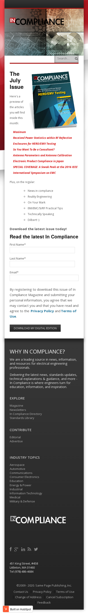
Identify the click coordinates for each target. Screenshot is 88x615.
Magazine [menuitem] (16, 405)
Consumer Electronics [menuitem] (24, 477)
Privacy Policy (42, 311)
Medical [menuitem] (15, 497)
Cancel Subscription (59, 597)
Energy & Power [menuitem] (20, 485)
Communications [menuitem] (21, 473)
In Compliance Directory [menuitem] (26, 414)
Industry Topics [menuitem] (25, 457)
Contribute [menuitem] (21, 429)
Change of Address (28, 597)
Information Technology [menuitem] (26, 493)
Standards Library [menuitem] (22, 418)
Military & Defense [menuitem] (22, 501)
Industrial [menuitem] (16, 489)
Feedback (44, 602)
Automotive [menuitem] (17, 469)
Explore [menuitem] (17, 398)
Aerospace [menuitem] (17, 465)
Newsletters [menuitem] (18, 410)
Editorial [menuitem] (15, 437)
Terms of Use (65, 592)
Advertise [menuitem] (16, 441)
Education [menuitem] (16, 481)
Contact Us (21, 592)
